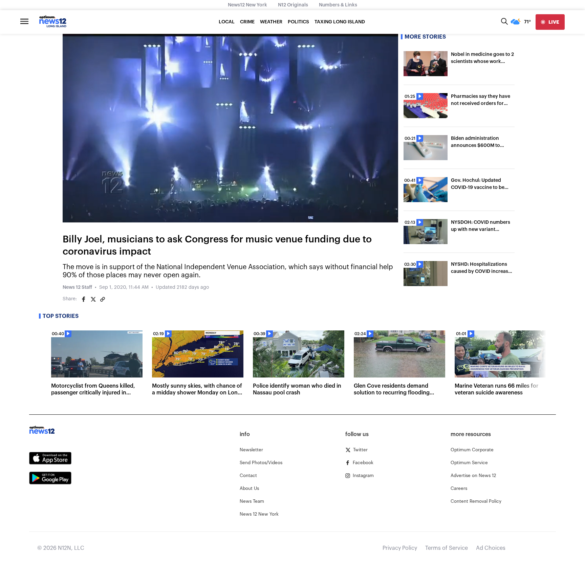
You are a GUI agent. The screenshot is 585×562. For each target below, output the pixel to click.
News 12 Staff (77, 287)
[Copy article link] (102, 299)
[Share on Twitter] (93, 299)
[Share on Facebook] (83, 299)
